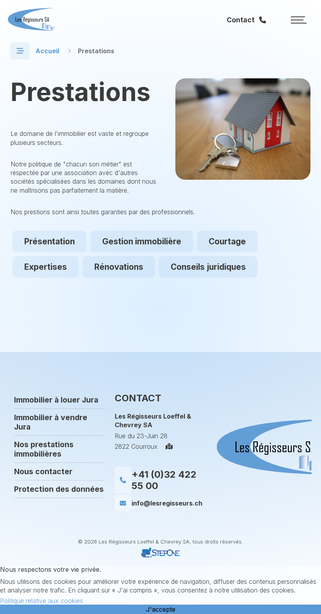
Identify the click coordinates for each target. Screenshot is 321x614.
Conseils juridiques (208, 267)
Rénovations (118, 267)
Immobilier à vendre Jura (50, 422)
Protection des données (59, 489)
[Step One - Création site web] (160, 558)
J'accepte (160, 609)
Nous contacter (43, 471)
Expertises (45, 267)
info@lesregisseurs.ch (167, 503)
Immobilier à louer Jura (56, 400)
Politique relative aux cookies (41, 601)
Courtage (227, 241)
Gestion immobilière (141, 241)
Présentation (49, 241)
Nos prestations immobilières (44, 449)
